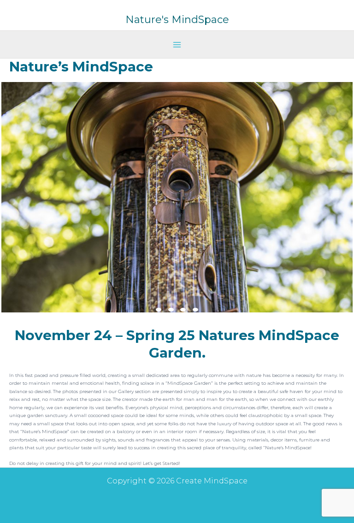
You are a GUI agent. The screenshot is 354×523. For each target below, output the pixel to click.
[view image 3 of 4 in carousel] (183, 309)
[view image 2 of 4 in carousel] (171, 309)
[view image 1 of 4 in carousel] (158, 309)
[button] (177, 197)
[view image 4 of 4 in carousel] (195, 309)
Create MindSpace (177, 12)
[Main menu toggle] (177, 45)
